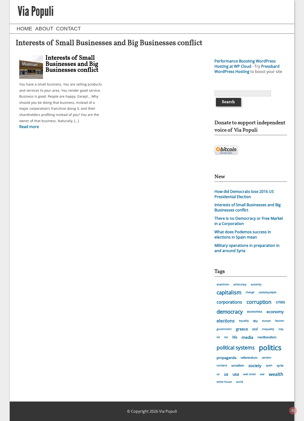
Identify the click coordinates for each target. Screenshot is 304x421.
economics (254, 311)
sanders (266, 357)
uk (218, 374)
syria (280, 365)
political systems (236, 347)
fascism (279, 320)
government (224, 329)
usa (236, 374)
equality (244, 320)
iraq (281, 329)
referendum (249, 357)
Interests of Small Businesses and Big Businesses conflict (71, 64)
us (226, 374)
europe (266, 320)
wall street (249, 374)
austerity (256, 284)
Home (24, 29)
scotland (222, 365)
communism (267, 292)
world (239, 381)
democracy (230, 311)
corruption (259, 302)
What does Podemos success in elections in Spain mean (242, 234)
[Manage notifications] (293, 410)
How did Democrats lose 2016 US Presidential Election (244, 194)
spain (269, 365)
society (254, 365)
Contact (68, 29)
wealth (276, 374)
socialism (237, 365)
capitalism (229, 292)
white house (224, 381)
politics (270, 347)
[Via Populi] (35, 11)
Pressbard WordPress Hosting (247, 69)
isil (218, 337)
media (247, 337)
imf (255, 329)
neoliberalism (266, 337)
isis (226, 337)
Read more (29, 126)
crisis (280, 302)
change (250, 292)
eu (255, 320)
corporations (229, 302)
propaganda (226, 357)
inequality (268, 329)
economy (275, 311)
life (234, 337)
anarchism (223, 284)
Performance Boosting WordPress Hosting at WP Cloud (245, 63)
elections (226, 321)
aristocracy (240, 284)
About (44, 29)
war (262, 374)
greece (242, 329)
